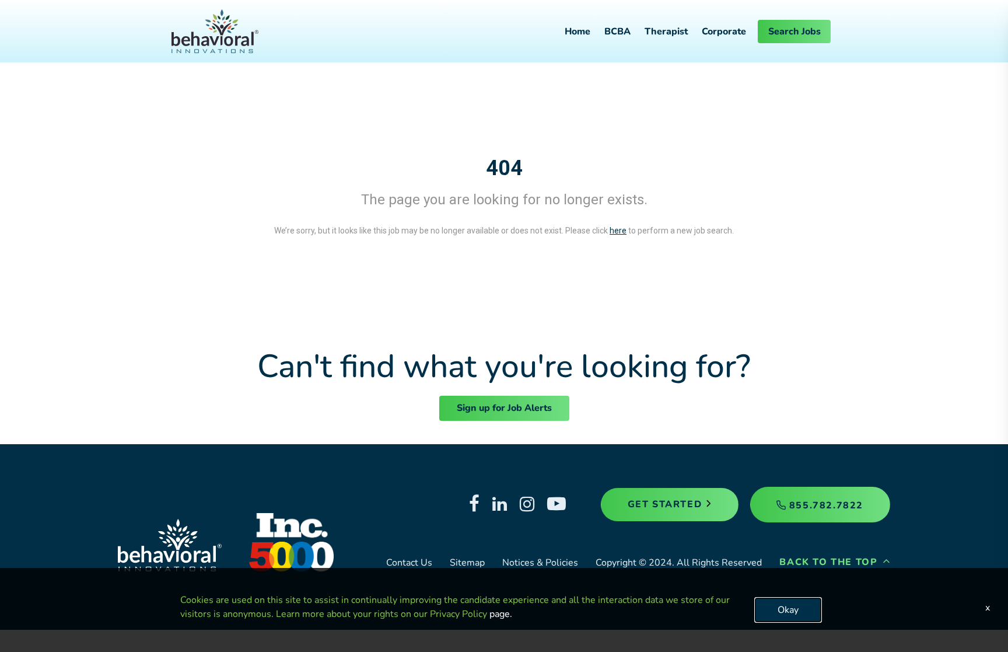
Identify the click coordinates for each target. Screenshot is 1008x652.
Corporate (724, 31)
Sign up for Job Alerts (504, 408)
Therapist (666, 31)
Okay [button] (788, 610)
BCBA (617, 31)
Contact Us (409, 562)
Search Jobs (794, 31)
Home (577, 31)
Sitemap (467, 562)
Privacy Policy (458, 614)
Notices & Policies (540, 562)
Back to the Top (830, 562)
